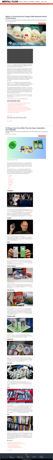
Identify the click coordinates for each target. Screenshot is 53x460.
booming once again (16, 405)
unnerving (24, 66)
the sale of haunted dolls (24, 95)
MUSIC (19, 117)
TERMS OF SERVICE (12, 457)
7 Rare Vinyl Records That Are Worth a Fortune (14, 442)
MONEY (11, 450)
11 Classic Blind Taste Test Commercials (13, 112)
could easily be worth (20, 383)
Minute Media (24, 459)
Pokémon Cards (11, 182)
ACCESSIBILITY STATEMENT (20, 457)
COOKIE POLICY (41, 456)
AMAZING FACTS (26, 1)
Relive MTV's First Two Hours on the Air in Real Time (15, 105)
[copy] (11, 23)
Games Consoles (11, 179)
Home (8, 121)
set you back (26, 215)
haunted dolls (16, 96)
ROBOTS (22, 117)
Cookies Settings (41, 457)
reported (15, 334)
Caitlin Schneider (8, 21)
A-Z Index (34, 457)
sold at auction (27, 236)
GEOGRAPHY (38, 1)
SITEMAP (27, 457)
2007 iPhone (20, 237)
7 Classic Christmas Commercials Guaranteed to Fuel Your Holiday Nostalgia (19, 108)
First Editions (10, 181)
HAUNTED (11, 117)
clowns (11, 64)
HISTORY (42, 1)
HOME (17, 117)
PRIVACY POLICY (34, 456)
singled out (21, 437)
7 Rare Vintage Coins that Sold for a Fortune (14, 446)
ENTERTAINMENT (31, 1)
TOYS (25, 117)
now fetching (17, 261)
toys (24, 162)
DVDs (9, 187)
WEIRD (11, 121)
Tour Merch (10, 175)
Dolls (8, 64)
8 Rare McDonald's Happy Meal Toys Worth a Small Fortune (16, 443)
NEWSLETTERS (28, 456)
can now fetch (15, 412)
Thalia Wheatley (12, 83)
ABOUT (10, 456)
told (26, 87)
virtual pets (11, 357)
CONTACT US (18, 456)
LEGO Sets (10, 185)
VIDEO (8, 117)
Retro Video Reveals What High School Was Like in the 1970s (16, 104)
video (12, 82)
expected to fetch (27, 286)
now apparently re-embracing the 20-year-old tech (20, 262)
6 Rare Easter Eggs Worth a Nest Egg (13, 444)
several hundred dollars (21, 313)
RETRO (14, 117)
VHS (9, 188)
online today (9, 215)
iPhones (10, 176)
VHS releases (21, 434)
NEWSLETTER (21, 1)
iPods (9, 178)
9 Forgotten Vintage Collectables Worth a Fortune (15, 447)
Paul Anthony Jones (9, 134)
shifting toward (13, 285)
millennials (16, 169)
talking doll (14, 95)
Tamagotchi (10, 184)
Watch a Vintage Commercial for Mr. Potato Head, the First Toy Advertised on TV (19, 109)
